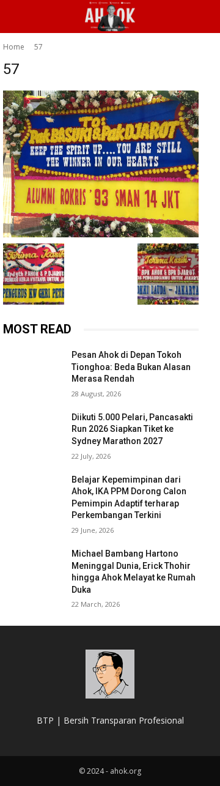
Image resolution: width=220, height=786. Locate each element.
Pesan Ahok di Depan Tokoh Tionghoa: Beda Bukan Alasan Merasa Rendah (131, 367)
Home (13, 47)
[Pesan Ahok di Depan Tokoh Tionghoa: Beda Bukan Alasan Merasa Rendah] (32, 369)
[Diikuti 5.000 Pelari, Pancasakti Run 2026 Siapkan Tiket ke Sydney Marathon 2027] (32, 432)
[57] (101, 164)
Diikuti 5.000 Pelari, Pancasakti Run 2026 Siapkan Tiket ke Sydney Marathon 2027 (132, 429)
